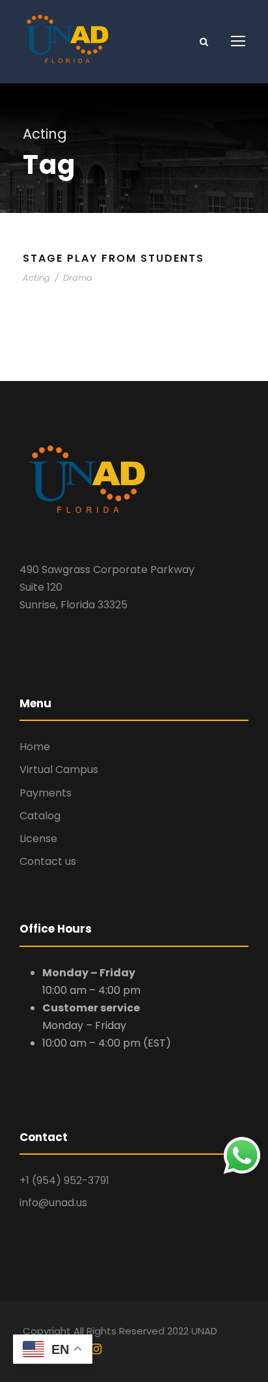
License (38, 838)
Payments (46, 792)
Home (35, 746)
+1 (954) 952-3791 (64, 1180)
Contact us (48, 861)
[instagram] (96, 1349)
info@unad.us (53, 1202)
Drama (77, 278)
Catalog (40, 815)
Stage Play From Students (113, 258)
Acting (36, 278)
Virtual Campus (59, 769)
